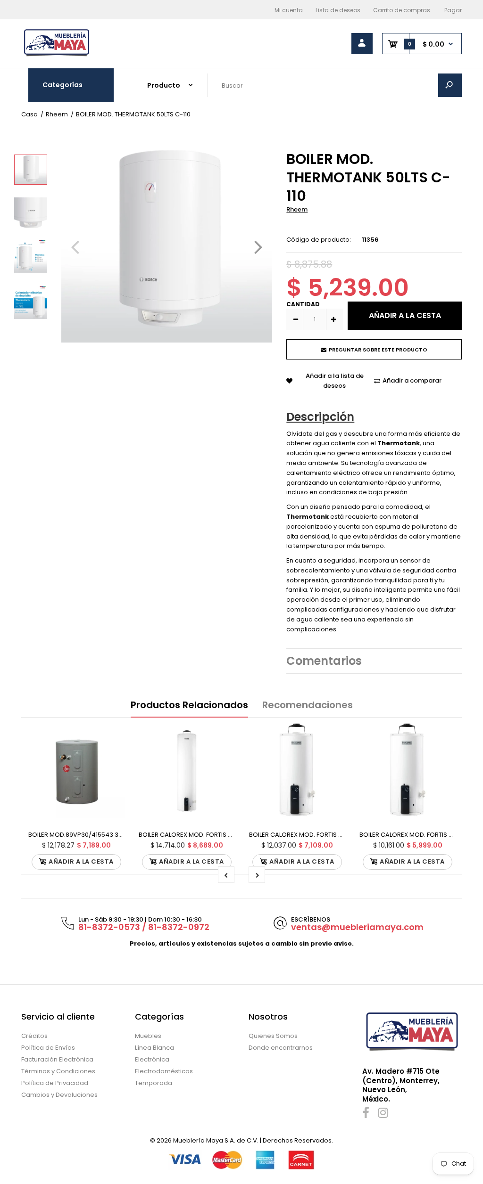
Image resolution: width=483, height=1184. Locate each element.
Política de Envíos (48, 1047)
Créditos (34, 1035)
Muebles (148, 1035)
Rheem (297, 209)
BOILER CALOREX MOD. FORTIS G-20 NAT (418, 834)
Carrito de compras (401, 10)
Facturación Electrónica (57, 1059)
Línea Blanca (154, 1047)
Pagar (453, 10)
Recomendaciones (307, 704)
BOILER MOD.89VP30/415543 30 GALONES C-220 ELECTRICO (117, 834)
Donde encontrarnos (281, 1047)
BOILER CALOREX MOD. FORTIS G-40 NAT (198, 834)
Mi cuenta (289, 10)
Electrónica (152, 1059)
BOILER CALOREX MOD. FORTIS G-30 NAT (308, 834)
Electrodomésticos (164, 1071)
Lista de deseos (338, 10)
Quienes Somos (273, 1035)
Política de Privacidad (54, 1082)
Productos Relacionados (189, 704)
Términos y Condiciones (58, 1071)
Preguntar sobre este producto (378, 349)
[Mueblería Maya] (56, 55)
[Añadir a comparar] (111, 753)
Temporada (153, 1082)
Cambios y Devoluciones (59, 1094)
